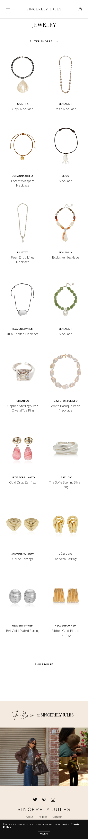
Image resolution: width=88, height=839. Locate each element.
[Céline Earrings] (22, 524)
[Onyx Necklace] (22, 74)
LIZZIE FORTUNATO (65, 400)
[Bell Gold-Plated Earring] (22, 596)
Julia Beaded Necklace (23, 334)
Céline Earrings (22, 559)
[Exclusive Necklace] (65, 222)
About (29, 816)
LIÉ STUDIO (65, 477)
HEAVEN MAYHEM (22, 328)
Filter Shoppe (41, 41)
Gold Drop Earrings (22, 482)
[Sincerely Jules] (44, 9)
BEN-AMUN (65, 103)
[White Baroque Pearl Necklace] (65, 371)
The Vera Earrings (65, 559)
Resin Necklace (65, 109)
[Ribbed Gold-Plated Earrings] (65, 596)
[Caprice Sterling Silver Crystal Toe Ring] (22, 371)
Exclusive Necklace (65, 257)
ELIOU (65, 175)
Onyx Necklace (22, 109)
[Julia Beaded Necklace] (22, 299)
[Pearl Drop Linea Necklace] (22, 222)
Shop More (44, 664)
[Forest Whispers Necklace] (22, 146)
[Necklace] (65, 146)
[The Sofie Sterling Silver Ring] (65, 447)
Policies (42, 816)
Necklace (65, 181)
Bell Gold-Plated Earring (22, 630)
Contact (57, 816)
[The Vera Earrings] (65, 524)
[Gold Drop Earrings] (22, 447)
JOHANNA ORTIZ (22, 175)
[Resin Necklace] (65, 74)
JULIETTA (22, 103)
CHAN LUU (22, 400)
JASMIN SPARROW (22, 553)
